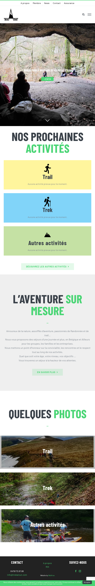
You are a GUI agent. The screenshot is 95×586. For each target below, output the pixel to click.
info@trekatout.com (17, 574)
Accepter (87, 582)
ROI (47, 566)
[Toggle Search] (83, 14)
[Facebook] (76, 571)
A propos (47, 563)
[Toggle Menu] (89, 14)
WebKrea (51, 575)
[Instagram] (80, 571)
